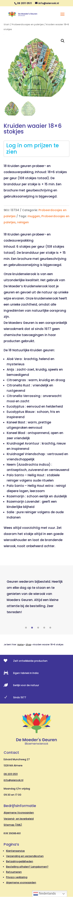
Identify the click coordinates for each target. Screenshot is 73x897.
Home (20, 644)
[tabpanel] (36, 597)
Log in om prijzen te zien (32, 148)
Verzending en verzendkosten (25, 856)
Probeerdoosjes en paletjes (28, 24)
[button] (62, 40)
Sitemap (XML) (13, 824)
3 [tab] (38, 628)
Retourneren (14, 872)
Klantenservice (15, 851)
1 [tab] (26, 628)
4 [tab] (44, 628)
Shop (28, 644)
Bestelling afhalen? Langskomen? (27, 866)
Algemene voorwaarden (21, 882)
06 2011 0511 (11, 774)
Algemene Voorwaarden (19, 812)
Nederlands (47, 893)
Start (7, 24)
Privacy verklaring (16, 877)
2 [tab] (32, 628)
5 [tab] (50, 628)
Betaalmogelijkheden (19, 861)
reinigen (23, 222)
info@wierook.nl (13, 780)
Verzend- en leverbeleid (19, 818)
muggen (34, 216)
